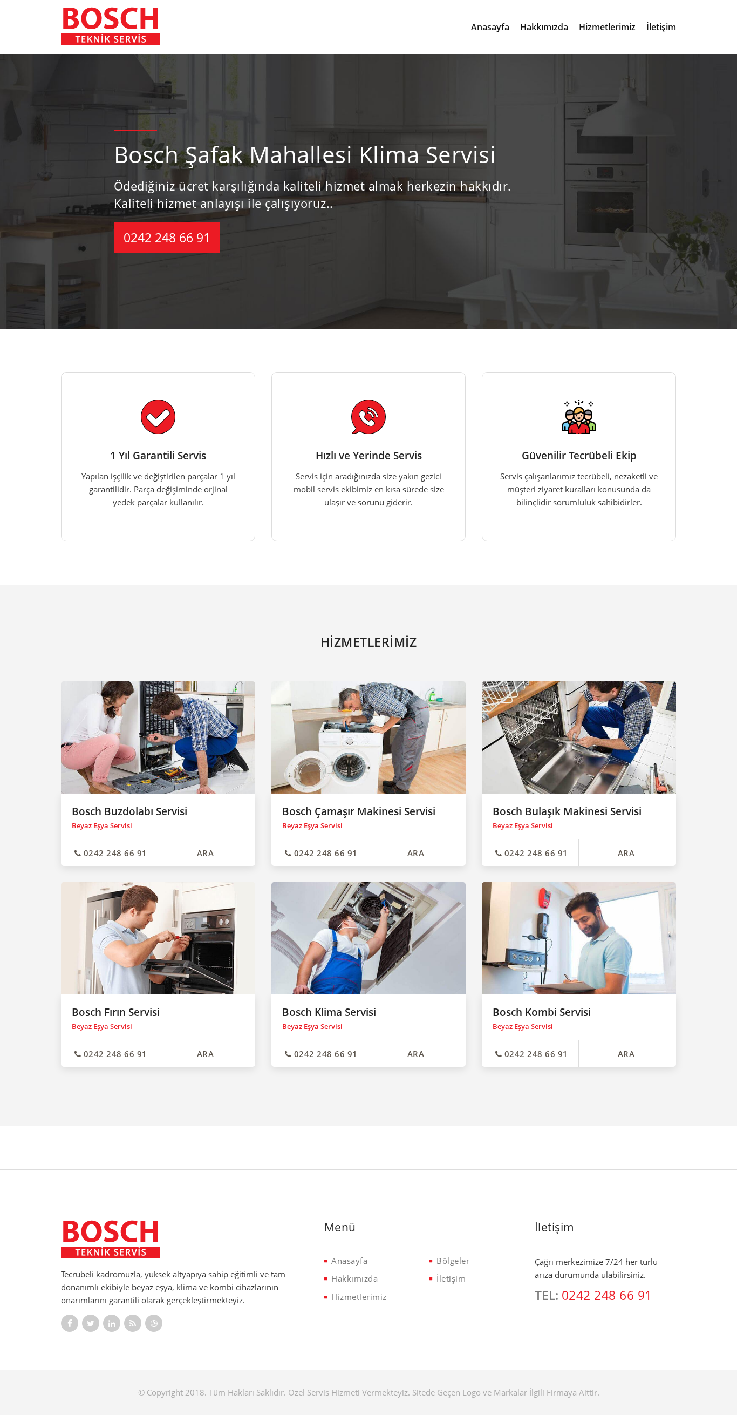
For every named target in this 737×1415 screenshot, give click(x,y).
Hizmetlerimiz (607, 27)
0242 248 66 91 (167, 237)
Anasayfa (490, 27)
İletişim (661, 27)
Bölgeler (452, 1260)
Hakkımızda (544, 27)
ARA (205, 853)
